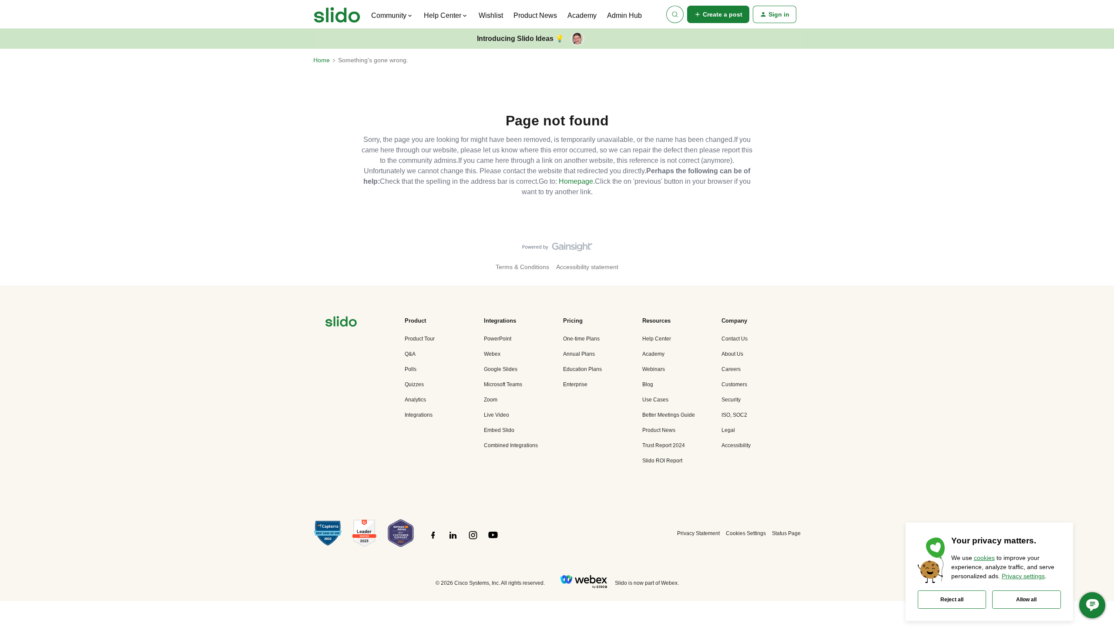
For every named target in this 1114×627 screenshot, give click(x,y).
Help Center (656, 339)
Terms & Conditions (522, 266)
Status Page (786, 533)
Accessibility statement (587, 266)
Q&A (410, 354)
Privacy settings (1023, 576)
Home (321, 60)
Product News (535, 15)
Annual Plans (579, 354)
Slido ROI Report (662, 461)
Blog (647, 384)
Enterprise (575, 384)
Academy (582, 15)
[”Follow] (433, 539)
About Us (732, 354)
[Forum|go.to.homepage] (337, 14)
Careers (731, 369)
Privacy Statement (698, 533)
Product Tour (420, 339)
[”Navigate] (341, 323)
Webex (492, 354)
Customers (734, 384)
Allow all (1026, 600)
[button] (718, 14)
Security (731, 400)
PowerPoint (497, 339)
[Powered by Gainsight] (557, 249)
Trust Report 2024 (663, 445)
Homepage (576, 181)
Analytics (415, 400)
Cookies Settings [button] (746, 533)
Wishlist (491, 15)
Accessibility (736, 445)
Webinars (653, 369)
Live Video (496, 415)
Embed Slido (499, 430)
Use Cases (655, 400)
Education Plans (582, 369)
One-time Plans (581, 339)
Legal (728, 430)
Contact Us (734, 339)
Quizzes (414, 384)
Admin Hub (624, 15)
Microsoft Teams (503, 384)
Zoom (490, 400)
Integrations (419, 415)
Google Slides (500, 369)
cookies (984, 557)
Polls (410, 369)
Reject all (951, 600)
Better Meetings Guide (668, 415)
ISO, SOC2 (734, 415)
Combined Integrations (511, 445)
